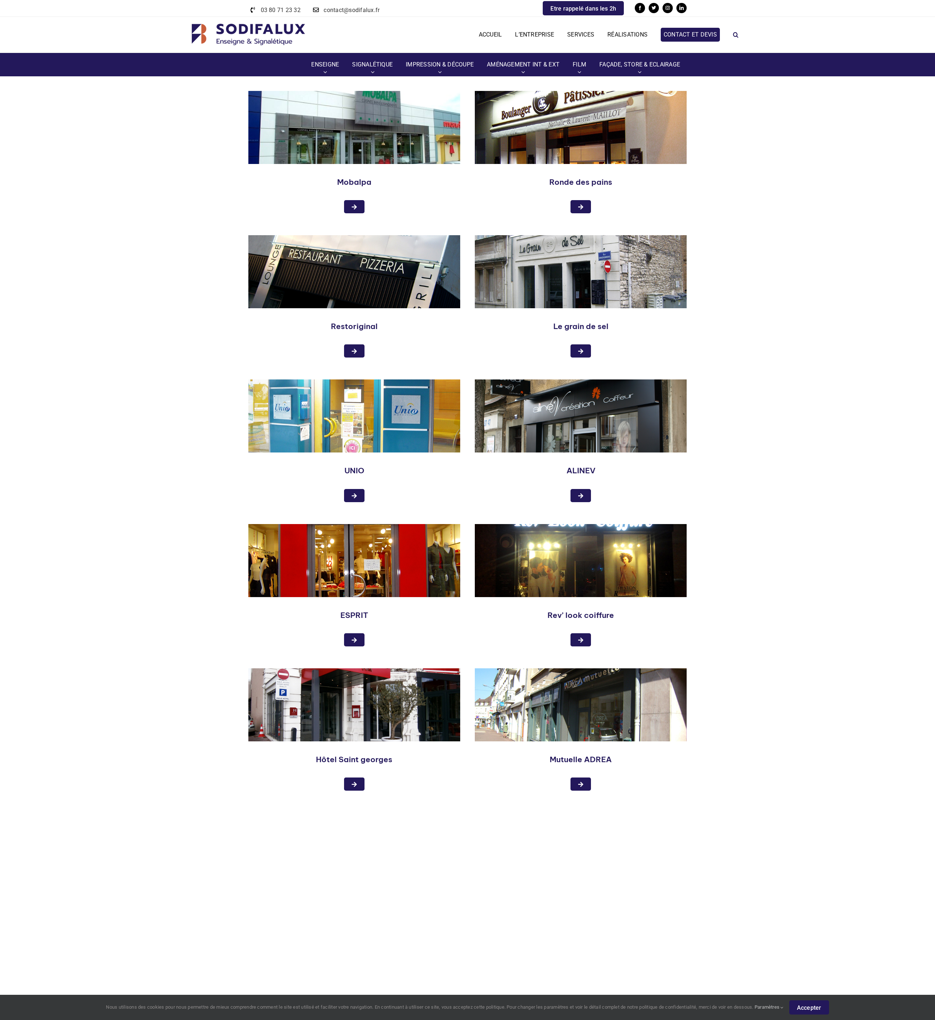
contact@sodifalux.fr (351, 10)
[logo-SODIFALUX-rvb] (248, 19)
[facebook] (640, 8)
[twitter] (654, 8)
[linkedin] (681, 8)
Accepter (809, 1007)
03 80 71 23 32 (281, 10)
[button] (735, 34)
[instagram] (668, 8)
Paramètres (768, 1007)
